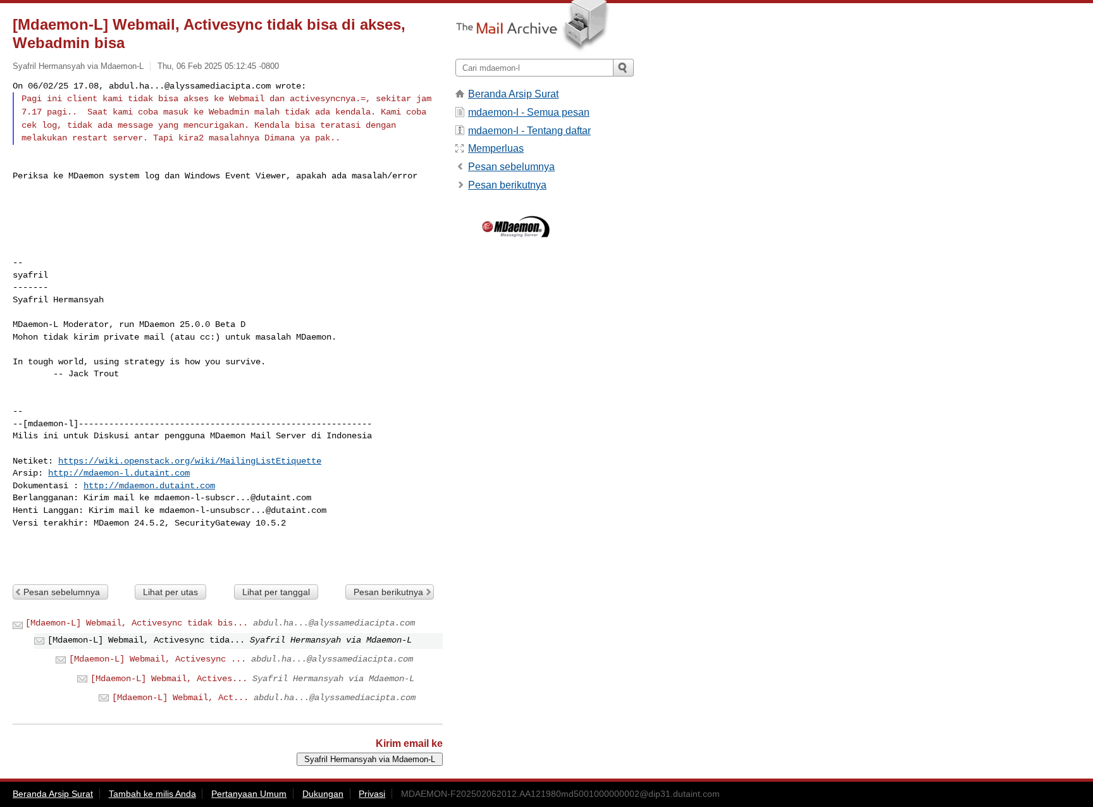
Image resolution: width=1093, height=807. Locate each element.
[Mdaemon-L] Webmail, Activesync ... (157, 659)
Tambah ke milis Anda (152, 794)
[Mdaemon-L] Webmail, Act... (180, 698)
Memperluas (496, 148)
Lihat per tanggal (276, 592)
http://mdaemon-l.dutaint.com (119, 473)
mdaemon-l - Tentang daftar (529, 130)
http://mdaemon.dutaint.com (149, 486)
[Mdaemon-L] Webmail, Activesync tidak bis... (136, 623)
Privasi (372, 794)
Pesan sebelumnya (61, 592)
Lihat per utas (170, 592)
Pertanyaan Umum (249, 794)
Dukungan (322, 794)
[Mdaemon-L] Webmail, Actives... (168, 679)
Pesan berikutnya (388, 592)
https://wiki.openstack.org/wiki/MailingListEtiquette (189, 461)
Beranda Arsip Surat (513, 94)
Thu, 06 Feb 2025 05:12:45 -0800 (218, 66)
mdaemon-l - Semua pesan (529, 112)
